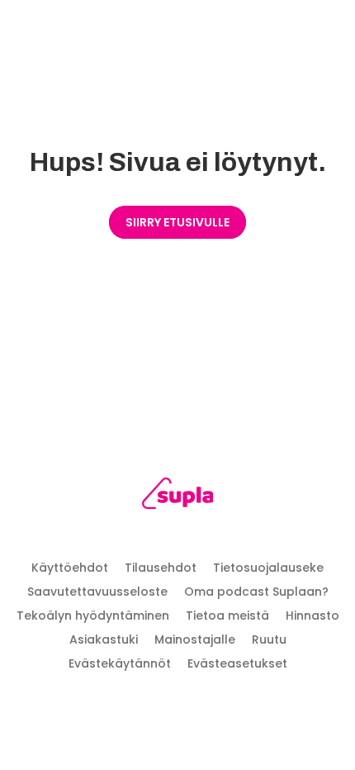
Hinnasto (312, 615)
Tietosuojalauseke (268, 567)
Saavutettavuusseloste (97, 591)
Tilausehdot (160, 567)
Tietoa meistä (227, 615)
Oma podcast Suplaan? (256, 591)
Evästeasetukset (237, 663)
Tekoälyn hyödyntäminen (93, 615)
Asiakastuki (103, 639)
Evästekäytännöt (120, 663)
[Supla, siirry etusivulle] (178, 496)
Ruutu (269, 639)
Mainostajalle (194, 639)
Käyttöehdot (69, 567)
